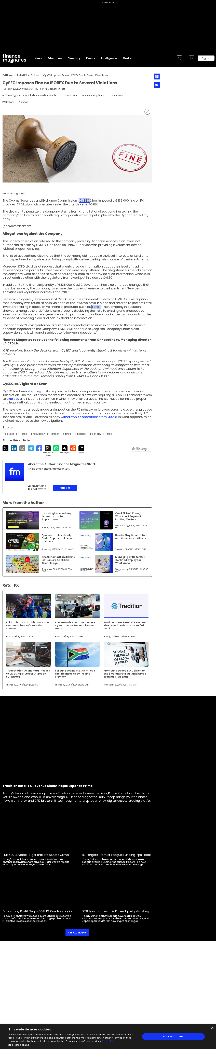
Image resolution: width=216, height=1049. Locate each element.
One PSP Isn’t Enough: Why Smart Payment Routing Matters (129, 516)
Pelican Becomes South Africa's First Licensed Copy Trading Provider (75, 673)
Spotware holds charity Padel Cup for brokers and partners (58, 538)
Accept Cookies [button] (173, 1036)
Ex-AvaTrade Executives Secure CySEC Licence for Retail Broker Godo (75, 625)
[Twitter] (5, 448)
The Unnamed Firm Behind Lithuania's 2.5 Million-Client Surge (58, 560)
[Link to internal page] (14, 472)
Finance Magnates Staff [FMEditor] (52, 88)
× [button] (212, 1028)
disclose (13, 399)
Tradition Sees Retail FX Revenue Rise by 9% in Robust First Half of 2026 (125, 625)
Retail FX (22, 75)
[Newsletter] (157, 76)
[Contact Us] (157, 85)
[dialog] (108, 1036)
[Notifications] (191, 58)
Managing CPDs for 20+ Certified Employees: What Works (130, 560)
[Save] (81, 449)
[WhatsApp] (56, 448)
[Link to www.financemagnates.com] (22, 520)
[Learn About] (48, 451)
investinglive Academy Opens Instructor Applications (56, 516)
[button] (72, 1044)
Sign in (206, 58)
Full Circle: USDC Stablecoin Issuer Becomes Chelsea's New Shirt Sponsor (27, 625)
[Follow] (65, 449)
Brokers (35, 75)
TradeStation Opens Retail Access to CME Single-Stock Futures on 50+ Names (28, 673)
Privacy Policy (109, 1041)
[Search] (179, 58)
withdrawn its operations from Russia (89, 417)
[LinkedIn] (14, 448)
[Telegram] (31, 448)
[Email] (22, 448)
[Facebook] (39, 448)
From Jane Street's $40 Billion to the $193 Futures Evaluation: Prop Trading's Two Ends (125, 673)
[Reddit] (73, 448)
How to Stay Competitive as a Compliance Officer (131, 537)
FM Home (8, 75)
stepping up (37, 391)
